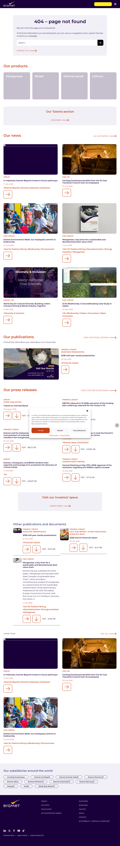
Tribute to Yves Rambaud (16, 406)
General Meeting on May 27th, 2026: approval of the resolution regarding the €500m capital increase (87, 466)
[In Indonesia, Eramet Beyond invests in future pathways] (31, 159)
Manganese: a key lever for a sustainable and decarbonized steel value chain (84, 240)
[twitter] (9, 831)
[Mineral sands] (74, 85)
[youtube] (19, 831)
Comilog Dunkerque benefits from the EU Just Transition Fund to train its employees (84, 181)
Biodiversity (34, 249)
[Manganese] (17, 85)
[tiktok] (23, 831)
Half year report (78, 532)
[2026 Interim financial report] (64, 534)
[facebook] (14, 831)
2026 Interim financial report (83, 538)
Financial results (70, 363)
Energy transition (50, 609)
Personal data (65, 435)
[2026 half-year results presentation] (31, 364)
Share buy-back (77, 534)
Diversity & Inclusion (14, 313)
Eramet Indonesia (30, 188)
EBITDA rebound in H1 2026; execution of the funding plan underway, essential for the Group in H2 (87, 404)
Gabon (84, 313)
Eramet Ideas (70, 442)
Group (7, 177)
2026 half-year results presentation (78, 355)
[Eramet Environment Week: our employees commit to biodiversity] (31, 218)
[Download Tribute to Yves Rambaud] (17, 416)
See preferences (79, 430)
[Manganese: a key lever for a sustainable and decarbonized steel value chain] (89, 218)
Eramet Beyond (12, 188)
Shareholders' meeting (73, 462)
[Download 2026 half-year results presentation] (36, 549)
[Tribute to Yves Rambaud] (7, 416)
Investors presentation (72, 352)
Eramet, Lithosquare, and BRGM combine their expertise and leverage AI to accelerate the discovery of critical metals (30, 465)
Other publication (12, 402)
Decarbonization (95, 249)
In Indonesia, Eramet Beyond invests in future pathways (30, 180)
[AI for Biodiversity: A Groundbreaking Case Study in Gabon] (89, 282)
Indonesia (45, 188)
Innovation (94, 313)
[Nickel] (45, 85)
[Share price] (103, 4)
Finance (65, 349)
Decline (60, 430)
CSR (64, 177)
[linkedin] (5, 831)
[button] (87, 411)
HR (68, 177)
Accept (40, 430)
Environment (48, 249)
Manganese (79, 252)
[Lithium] (103, 85)
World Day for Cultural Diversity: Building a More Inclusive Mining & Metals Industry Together (27, 305)
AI (65, 313)
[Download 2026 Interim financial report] (83, 548)
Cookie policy (54, 435)
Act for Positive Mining (16, 249)
